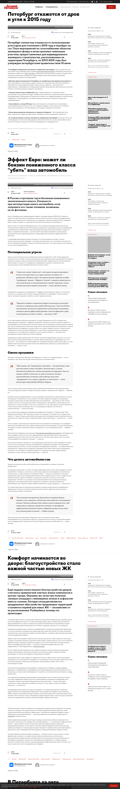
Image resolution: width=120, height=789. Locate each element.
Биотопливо (43, 538)
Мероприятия (65, 7)
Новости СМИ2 (13, 151)
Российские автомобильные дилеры (48, 433)
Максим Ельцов (39, 646)
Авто (37, 538)
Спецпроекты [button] (52, 7)
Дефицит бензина (71, 538)
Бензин (101, 538)
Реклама (75, 7)
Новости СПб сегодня (17, 538)
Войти (111, 7)
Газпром (23, 140)
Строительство (66, 759)
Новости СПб (15, 140)
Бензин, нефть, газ (83, 538)
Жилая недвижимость (78, 759)
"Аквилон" (11, 716)
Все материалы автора (29, 37)
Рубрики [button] (39, 7)
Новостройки (90, 759)
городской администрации (45, 71)
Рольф (40, 292)
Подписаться (73, 1)
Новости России (29, 538)
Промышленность (53, 538)
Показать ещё (92, 72)
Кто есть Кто (85, 7)
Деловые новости (45, 759)
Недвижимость (56, 759)
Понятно (114, 785)
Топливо (62, 538)
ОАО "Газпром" (30, 73)
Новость (14, 759)
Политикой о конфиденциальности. (30, 786)
